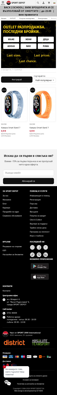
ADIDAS (11, 46)
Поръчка (33, 204)
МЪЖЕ (11, 39)
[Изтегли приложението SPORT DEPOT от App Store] (40, 277)
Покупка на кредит (38, 216)
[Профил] (43, 3)
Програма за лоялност (39, 232)
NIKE (28, 46)
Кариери (6, 208)
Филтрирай (17, 79)
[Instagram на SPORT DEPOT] (32, 247)
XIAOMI (3, 124)
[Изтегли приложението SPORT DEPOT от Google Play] (40, 266)
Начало (3, 18)
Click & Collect (36, 220)
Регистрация (35, 200)
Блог (5, 204)
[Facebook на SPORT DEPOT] (38, 247)
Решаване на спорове (12, 246)
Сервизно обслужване (12, 216)
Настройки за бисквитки (13, 254)
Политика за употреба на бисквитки (30, 384)
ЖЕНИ (28, 39)
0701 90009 (12, 313)
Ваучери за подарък (38, 224)
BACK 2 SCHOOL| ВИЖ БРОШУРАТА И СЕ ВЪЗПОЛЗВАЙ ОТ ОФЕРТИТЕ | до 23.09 (28, 9)
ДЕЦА (46, 39)
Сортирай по (39, 76)
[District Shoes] (14, 342)
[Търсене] (38, 3)
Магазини (7, 200)
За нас (5, 196)
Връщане (34, 212)
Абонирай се (28, 181)
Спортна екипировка (26, 18)
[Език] (54, 3)
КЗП (4, 250)
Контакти (6, 291)
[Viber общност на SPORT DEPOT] (38, 254)
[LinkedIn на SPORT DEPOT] (45, 254)
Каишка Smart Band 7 (10, 127)
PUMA (46, 46)
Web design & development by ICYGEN (28, 391)
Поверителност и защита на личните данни (30, 376)
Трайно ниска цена (38, 228)
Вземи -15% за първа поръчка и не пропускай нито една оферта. (28, 160)
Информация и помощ (40, 196)
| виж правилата (36, 12)
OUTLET (13, 18)
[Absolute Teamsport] (40, 342)
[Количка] (49, 3)
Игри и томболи (36, 236)
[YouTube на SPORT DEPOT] (45, 247)
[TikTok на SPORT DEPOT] (32, 254)
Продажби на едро (11, 212)
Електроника (42, 18)
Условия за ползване (31, 380)
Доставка (34, 208)
